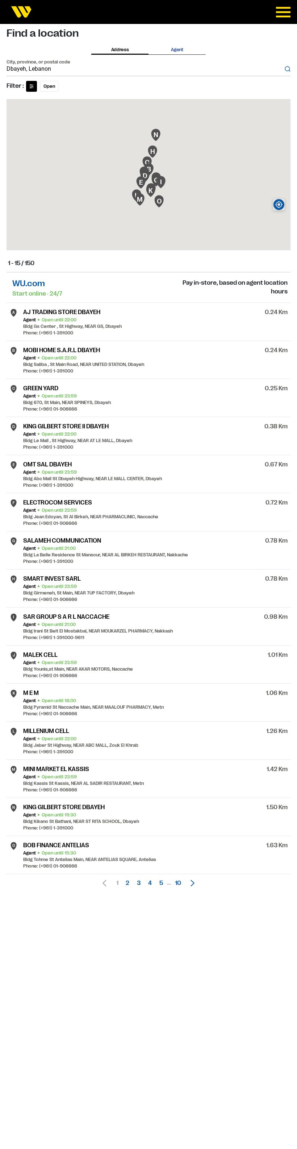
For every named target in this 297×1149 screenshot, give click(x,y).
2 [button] (127, 883)
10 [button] (178, 883)
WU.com (28, 283)
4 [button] (150, 883)
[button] (190, 883)
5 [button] (161, 883)
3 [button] (139, 883)
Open (49, 86)
